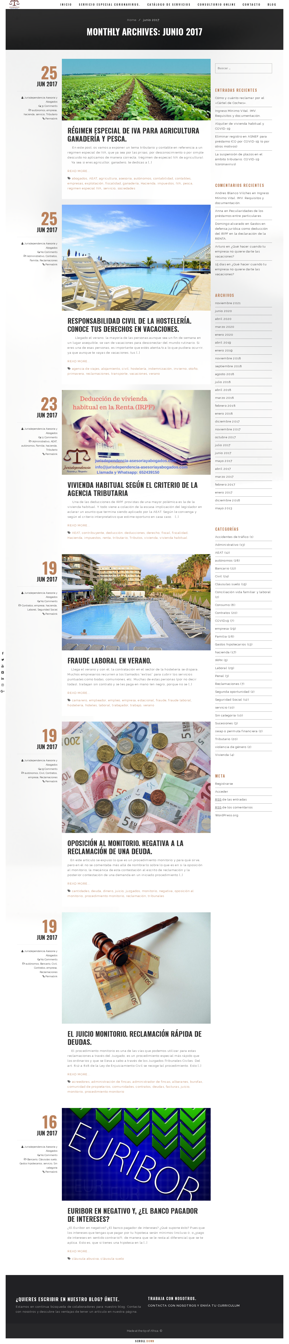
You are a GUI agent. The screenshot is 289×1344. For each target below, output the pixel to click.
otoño (193, 368)
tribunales (156, 896)
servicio (40, 114)
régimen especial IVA (84, 188)
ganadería (131, 183)
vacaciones (138, 373)
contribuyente (93, 532)
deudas (158, 1086)
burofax (196, 1081)
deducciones (135, 532)
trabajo (135, 705)
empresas (75, 183)
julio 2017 (223, 445)
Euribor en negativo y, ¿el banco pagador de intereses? (133, 1215)
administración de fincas (111, 1081)
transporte (119, 373)
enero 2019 (224, 350)
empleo (114, 700)
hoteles (91, 705)
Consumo (222, 605)
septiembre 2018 (228, 366)
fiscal (166, 532)
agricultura (108, 178)
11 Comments (49, 437)
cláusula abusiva (85, 1258)
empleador (97, 700)
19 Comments (49, 769)
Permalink (51, 118)
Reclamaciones (48, 260)
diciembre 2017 (227, 421)
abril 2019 (223, 342)
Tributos (136, 537)
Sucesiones (224, 723)
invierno (180, 368)
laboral (104, 705)
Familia (34, 260)
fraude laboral (179, 700)
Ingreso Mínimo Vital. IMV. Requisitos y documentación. (242, 198)
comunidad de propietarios (89, 1086)
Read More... (79, 171)
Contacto (251, 4)
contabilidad (163, 178)
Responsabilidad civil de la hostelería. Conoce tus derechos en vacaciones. (129, 325)
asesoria (125, 178)
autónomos (38, 110)
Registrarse (224, 783)
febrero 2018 (225, 405)
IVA (178, 183)
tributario (120, 537)
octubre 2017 (225, 437)
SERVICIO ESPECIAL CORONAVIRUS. (109, 4)
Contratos (51, 256)
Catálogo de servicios (169, 4)
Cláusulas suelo (48, 1159)
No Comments (48, 252)
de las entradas (231, 799)
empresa (52, 110)
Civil (41, 773)
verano (154, 373)
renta (107, 537)
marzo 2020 (225, 326)
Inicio (66, 4)
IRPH (219, 660)
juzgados (133, 891)
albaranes (180, 1081)
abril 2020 (223, 319)
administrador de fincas (151, 1081)
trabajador (120, 705)
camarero (79, 700)
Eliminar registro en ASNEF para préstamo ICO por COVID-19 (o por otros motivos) (242, 141)
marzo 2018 (224, 397)
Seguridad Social (47, 609)
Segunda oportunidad (232, 691)
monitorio (149, 891)
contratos (143, 1086)
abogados (79, 178)
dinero (108, 891)
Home (131, 20)
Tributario (51, 114)
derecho (153, 532)
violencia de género (231, 747)
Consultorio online (217, 4)
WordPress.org (227, 815)
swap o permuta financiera (236, 731)
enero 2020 (224, 334)
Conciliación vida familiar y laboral (243, 592)
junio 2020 (223, 311)
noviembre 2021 (228, 303)
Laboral (31, 609)
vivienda (151, 537)
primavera (76, 373)
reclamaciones (98, 373)
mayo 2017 (224, 461)
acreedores (81, 1081)
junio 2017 (223, 453)
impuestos (166, 183)
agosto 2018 (225, 374)
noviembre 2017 (228, 429)
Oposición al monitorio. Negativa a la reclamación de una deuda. (126, 847)
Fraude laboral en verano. (109, 660)
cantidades (80, 891)
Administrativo (35, 256)
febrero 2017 (225, 484)
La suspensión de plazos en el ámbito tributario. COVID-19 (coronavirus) (239, 159)
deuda (96, 891)
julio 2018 (223, 382)
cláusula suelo (112, 1258)
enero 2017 (224, 492)
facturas (172, 1086)
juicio (119, 891)
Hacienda (148, 183)
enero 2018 (224, 413)
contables (183, 178)
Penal (219, 676)
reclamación (136, 896)
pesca (187, 183)
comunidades (123, 1086)
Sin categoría (225, 715)
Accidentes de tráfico (232, 537)
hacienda (29, 114)
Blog (272, 4)
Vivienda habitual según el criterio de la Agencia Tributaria (133, 489)
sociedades (126, 188)
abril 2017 (223, 468)
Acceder (221, 791)
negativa (166, 891)
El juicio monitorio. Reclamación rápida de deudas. (135, 1038)
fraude (161, 700)
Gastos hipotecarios (31, 1163)
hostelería (139, 368)
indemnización (160, 368)
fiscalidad (113, 183)
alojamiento (110, 368)
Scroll (144, 1341)
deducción (114, 532)
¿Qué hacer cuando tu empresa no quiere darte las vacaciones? (240, 251)
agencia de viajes (85, 368)
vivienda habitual (173, 537)
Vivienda (222, 755)
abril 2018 (223, 390)
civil (125, 368)
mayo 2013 (224, 508)
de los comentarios (234, 807)
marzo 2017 (224, 476)
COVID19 (222, 620)
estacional (146, 700)
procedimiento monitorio (104, 896)
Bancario (45, 963)
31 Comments (49, 106)
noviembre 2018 (228, 358)
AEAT (93, 178)
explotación (94, 183)
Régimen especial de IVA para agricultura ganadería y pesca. (133, 134)
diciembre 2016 (227, 500)
